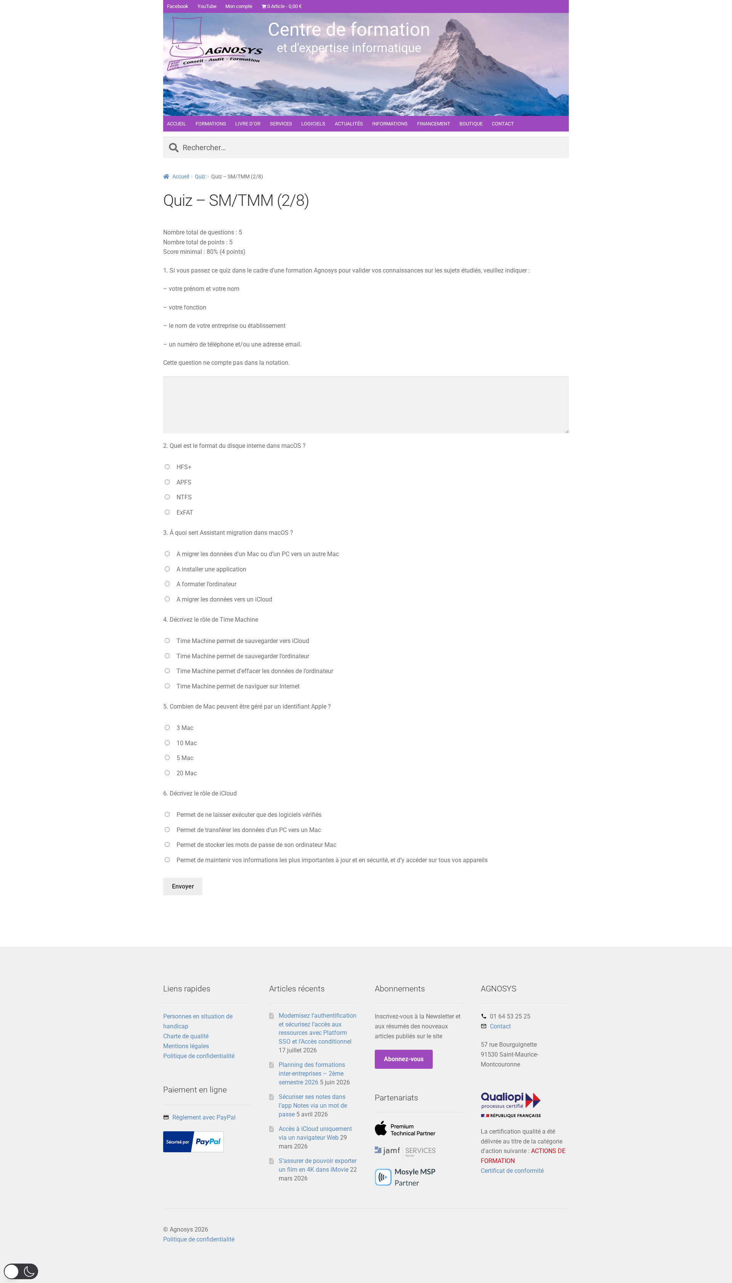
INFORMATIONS (390, 124)
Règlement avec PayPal (204, 1117)
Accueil (180, 176)
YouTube (207, 6)
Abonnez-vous (404, 1059)
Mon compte (238, 6)
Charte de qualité (186, 1036)
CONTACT (503, 124)
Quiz (200, 176)
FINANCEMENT (433, 124)
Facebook (177, 6)
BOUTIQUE (471, 124)
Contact (500, 1026)
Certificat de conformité (512, 1170)
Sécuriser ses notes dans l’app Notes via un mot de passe (313, 1105)
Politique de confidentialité (198, 1056)
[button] (21, 1271)
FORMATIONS (211, 124)
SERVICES (281, 124)
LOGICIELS (313, 124)
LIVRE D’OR (247, 124)
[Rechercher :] (366, 148)
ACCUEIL (176, 124)
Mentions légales (186, 1046)
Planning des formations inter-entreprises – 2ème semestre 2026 (312, 1073)
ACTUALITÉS (349, 124)
